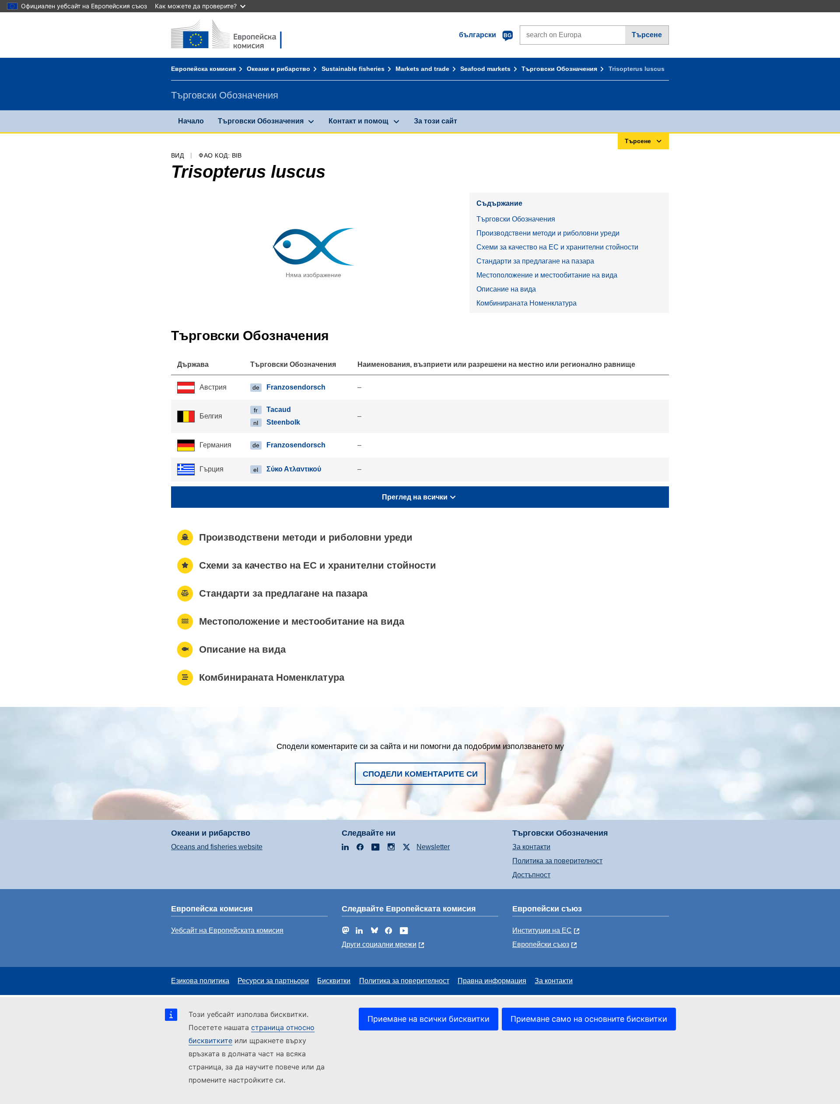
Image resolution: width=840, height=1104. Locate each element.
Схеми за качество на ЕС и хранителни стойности (557, 247)
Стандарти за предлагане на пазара (535, 261)
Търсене (647, 35)
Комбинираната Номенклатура (526, 303)
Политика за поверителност (557, 861)
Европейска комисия (203, 68)
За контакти (531, 847)
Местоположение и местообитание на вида (546, 275)
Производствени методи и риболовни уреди (548, 233)
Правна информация (492, 980)
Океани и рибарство (278, 68)
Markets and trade (422, 68)
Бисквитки (333, 980)
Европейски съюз (540, 944)
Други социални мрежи (379, 944)
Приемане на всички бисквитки (429, 1018)
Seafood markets (485, 68)
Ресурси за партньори (273, 980)
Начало (191, 121)
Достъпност (531, 875)
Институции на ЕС (542, 930)
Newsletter (433, 847)
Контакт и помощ (358, 121)
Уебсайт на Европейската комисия (227, 930)
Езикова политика (200, 980)
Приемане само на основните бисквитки (589, 1018)
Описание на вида (506, 289)
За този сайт (435, 121)
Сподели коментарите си (420, 774)
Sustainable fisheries (353, 68)
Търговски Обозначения (559, 68)
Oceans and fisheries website (216, 847)
